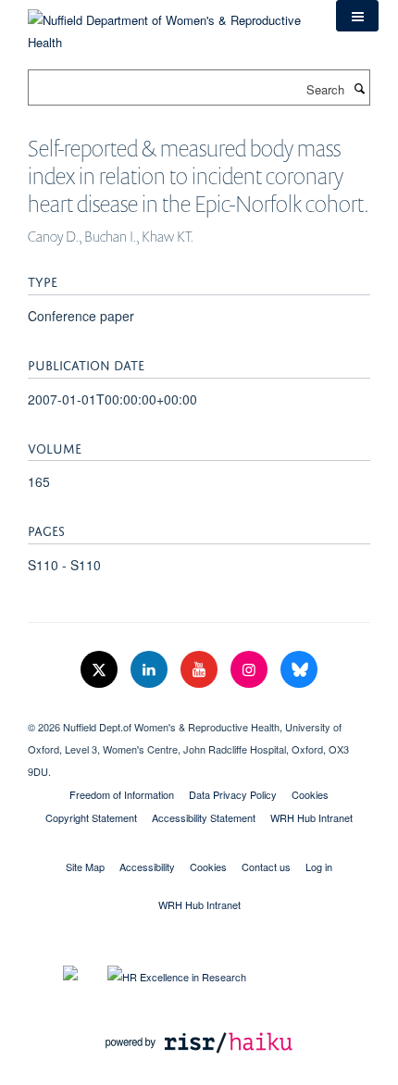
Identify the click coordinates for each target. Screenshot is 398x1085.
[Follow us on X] (101, 670)
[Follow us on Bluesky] (298, 670)
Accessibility (147, 866)
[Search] (359, 88)
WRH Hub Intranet (311, 817)
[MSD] (199, 711)
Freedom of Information (121, 794)
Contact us (266, 866)
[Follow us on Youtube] (200, 670)
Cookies (310, 794)
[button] (357, 15)
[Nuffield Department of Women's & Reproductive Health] (168, 24)
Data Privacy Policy (233, 794)
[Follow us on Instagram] (250, 670)
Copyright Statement (91, 817)
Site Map (85, 866)
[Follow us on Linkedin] (151, 670)
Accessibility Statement (203, 817)
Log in (318, 866)
